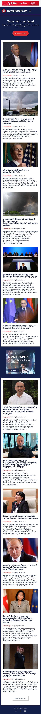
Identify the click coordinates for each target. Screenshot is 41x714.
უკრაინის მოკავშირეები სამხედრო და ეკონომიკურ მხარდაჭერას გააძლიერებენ (20, 276)
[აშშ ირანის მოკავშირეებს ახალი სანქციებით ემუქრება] (20, 155)
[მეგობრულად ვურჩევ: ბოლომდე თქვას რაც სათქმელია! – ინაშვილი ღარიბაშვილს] (20, 501)
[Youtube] (25, 711)
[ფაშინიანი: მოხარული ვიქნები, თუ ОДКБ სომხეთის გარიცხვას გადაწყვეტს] (20, 310)
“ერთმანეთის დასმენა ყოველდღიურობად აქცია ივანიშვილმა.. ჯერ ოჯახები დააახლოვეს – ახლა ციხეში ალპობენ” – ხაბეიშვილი (20, 410)
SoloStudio (24, 708)
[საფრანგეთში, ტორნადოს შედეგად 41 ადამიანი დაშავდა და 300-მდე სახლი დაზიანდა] (20, 103)
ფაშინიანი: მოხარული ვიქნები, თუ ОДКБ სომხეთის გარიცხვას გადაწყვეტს (19, 327)
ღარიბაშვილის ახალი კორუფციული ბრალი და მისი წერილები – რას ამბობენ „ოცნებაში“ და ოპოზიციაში (19, 674)
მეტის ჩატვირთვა (20, 698)
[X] (20, 711)
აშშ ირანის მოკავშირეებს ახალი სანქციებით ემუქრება (16, 171)
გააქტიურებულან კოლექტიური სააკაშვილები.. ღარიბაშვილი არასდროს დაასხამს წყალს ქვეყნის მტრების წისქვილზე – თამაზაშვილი (19, 464)
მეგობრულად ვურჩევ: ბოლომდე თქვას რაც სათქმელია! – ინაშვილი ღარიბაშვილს (20, 517)
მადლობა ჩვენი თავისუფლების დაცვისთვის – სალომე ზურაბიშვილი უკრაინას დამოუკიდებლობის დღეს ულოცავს (17, 619)
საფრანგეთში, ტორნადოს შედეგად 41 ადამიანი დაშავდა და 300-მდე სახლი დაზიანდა (18, 121)
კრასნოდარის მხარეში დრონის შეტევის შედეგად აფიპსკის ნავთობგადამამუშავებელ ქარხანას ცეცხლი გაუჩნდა (20, 222)
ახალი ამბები (7, 75)
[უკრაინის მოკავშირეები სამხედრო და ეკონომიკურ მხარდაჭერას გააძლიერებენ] (20, 259)
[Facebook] (16, 711)
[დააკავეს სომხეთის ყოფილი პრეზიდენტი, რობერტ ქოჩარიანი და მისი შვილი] (20, 54)
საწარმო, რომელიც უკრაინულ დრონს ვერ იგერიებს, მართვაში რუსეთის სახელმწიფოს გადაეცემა (20, 567)
